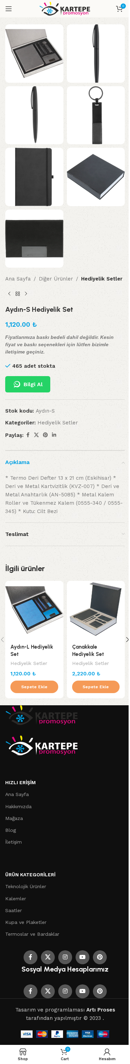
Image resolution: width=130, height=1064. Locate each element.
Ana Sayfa (18, 279)
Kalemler (15, 898)
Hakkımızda (18, 806)
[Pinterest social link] (45, 435)
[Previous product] (9, 294)
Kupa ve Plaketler (25, 922)
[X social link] (36, 435)
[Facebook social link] (28, 435)
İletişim (13, 842)
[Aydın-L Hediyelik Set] (34, 610)
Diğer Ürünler (56, 279)
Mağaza (14, 818)
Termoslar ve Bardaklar (32, 934)
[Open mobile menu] (9, 9)
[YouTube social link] (82, 957)
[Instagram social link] (65, 957)
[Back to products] (18, 294)
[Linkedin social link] (54, 435)
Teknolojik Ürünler (25, 886)
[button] (34, 687)
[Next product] (26, 294)
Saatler (13, 910)
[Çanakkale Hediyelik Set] (96, 610)
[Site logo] (65, 8)
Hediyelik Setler (101, 279)
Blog (10, 830)
